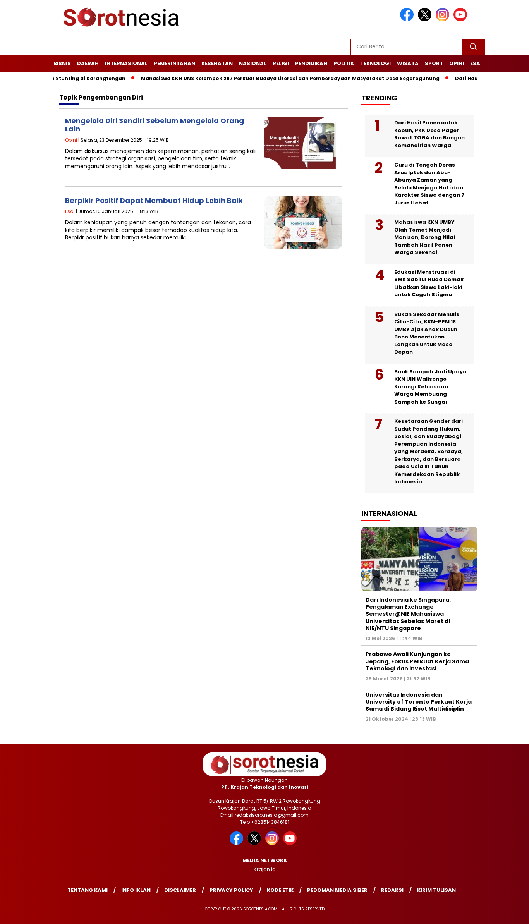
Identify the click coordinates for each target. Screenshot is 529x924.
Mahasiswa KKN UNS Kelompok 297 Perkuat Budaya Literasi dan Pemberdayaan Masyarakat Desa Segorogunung (273, 78)
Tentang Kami (87, 890)
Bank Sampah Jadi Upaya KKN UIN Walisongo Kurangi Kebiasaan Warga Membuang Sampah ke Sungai (430, 386)
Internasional (126, 63)
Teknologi (375, 63)
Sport (434, 63)
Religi (281, 63)
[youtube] (461, 19)
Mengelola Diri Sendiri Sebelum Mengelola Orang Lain (154, 125)
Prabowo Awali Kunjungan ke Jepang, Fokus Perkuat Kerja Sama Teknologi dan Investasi (417, 661)
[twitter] (426, 19)
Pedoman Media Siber (337, 890)
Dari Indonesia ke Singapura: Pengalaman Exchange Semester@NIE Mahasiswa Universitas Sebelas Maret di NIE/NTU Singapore (408, 614)
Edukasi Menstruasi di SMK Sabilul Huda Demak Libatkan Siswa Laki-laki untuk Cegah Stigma (429, 283)
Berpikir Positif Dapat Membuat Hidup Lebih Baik (154, 200)
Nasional (252, 63)
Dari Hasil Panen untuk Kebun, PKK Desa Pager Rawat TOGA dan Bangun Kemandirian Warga (429, 134)
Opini (456, 63)
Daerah (88, 63)
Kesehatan (217, 63)
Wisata (408, 63)
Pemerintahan (174, 63)
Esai (476, 63)
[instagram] (444, 19)
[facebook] (408, 19)
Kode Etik (280, 890)
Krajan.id (265, 869)
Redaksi (392, 890)
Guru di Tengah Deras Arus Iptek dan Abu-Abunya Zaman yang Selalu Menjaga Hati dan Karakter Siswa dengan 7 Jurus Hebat (429, 183)
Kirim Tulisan (436, 890)
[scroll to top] (506, 912)
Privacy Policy (231, 890)
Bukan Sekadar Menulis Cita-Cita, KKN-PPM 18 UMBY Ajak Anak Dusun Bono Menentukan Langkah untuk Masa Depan (426, 333)
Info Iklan (136, 890)
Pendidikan (311, 63)
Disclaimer (180, 890)
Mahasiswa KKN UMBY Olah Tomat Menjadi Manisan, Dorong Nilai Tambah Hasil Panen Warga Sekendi (424, 237)
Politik (343, 63)
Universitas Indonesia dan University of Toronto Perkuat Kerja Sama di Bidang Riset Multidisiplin (419, 702)
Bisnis (62, 63)
